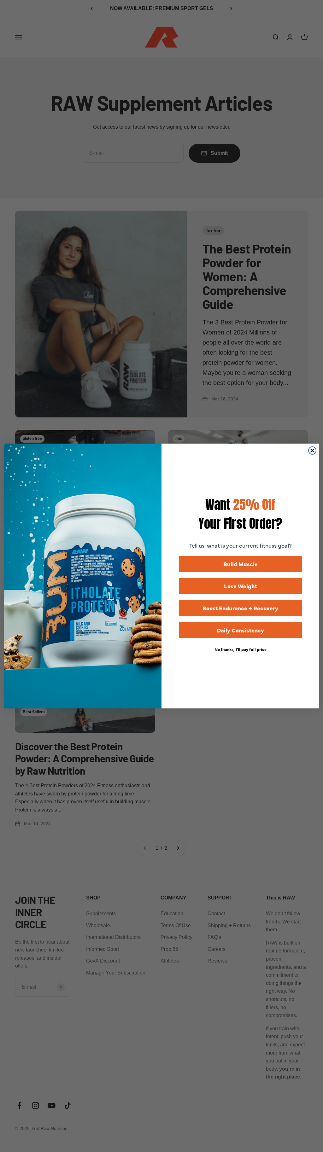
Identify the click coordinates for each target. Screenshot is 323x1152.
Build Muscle (240, 564)
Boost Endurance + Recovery (240, 608)
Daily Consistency (240, 630)
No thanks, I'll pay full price (240, 649)
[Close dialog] (312, 450)
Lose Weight (240, 586)
